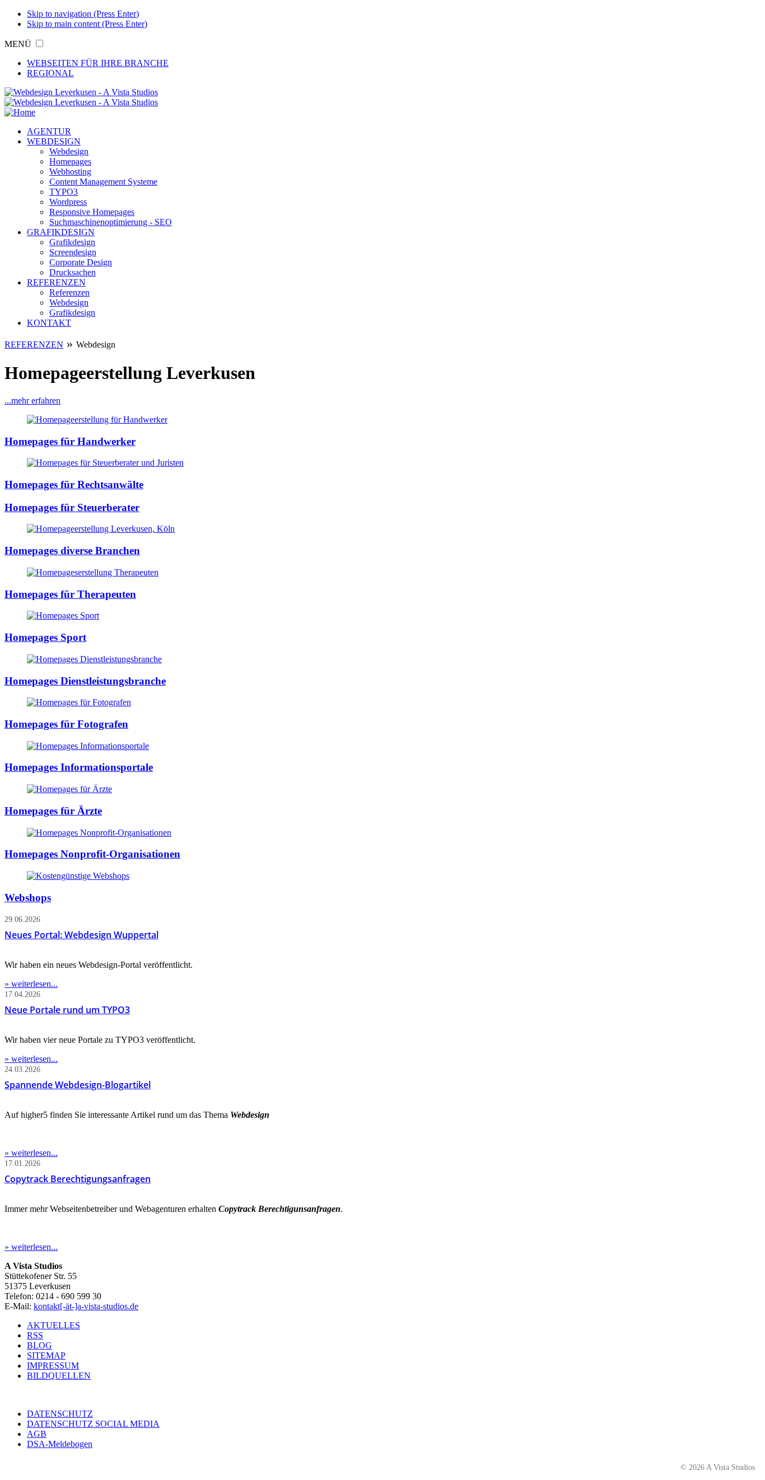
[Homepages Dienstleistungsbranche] (94, 659)
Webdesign (68, 151)
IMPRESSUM (53, 1365)
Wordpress (68, 202)
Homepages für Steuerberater (71, 507)
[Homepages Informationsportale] (88, 746)
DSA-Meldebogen (59, 1444)
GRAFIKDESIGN (61, 232)
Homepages (70, 161)
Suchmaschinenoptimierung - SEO (110, 222)
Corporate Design (80, 262)
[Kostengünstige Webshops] (78, 875)
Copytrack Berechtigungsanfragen (77, 1179)
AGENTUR (49, 131)
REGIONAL (50, 73)
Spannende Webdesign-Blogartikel (77, 1085)
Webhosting (70, 171)
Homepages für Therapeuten (70, 594)
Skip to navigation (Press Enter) (83, 13)
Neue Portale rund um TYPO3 (67, 1010)
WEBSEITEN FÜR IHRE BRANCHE (98, 63)
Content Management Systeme (103, 181)
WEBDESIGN (54, 141)
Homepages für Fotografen (66, 724)
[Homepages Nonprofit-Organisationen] (99, 832)
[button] (39, 43)
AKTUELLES (53, 1325)
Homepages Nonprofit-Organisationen (92, 854)
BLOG (39, 1345)
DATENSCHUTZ (60, 1413)
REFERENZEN (56, 282)
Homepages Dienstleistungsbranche (85, 681)
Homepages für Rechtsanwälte (73, 484)
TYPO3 (63, 191)
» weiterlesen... (31, 984)
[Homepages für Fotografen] (79, 702)
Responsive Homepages (91, 212)
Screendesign (72, 252)
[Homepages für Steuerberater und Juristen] (105, 462)
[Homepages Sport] (63, 615)
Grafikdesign (72, 242)
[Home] (19, 112)
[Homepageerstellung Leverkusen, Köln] (101, 528)
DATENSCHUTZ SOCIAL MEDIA (93, 1424)
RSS (35, 1335)
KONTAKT (49, 322)
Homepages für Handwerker (70, 441)
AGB (36, 1434)
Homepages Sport (45, 637)
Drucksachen (72, 272)
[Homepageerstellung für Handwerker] (97, 419)
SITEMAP (46, 1355)
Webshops (27, 897)
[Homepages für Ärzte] (69, 789)
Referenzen (69, 292)
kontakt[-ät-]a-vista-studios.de (86, 1306)
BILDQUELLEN (59, 1375)
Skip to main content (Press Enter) (87, 24)
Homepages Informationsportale (78, 767)
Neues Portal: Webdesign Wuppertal (81, 935)
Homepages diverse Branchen (72, 550)
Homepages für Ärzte (53, 811)
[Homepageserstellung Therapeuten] (92, 572)
